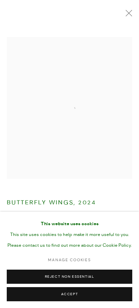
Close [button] (127, 15)
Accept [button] (69, 294)
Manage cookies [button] (69, 260)
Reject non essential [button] (69, 277)
